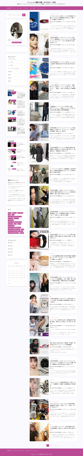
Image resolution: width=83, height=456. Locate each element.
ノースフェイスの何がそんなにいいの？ (14, 216)
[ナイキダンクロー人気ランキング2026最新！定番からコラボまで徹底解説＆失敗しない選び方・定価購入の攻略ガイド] (39, 21)
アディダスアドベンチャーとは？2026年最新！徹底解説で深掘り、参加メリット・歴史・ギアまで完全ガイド (63, 405)
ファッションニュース (41, 8)
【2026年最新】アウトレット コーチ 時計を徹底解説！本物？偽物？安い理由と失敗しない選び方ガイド (62, 236)
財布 (34, 8)
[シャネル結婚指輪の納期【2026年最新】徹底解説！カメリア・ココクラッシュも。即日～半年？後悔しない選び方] (39, 261)
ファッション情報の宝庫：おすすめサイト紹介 (41, 2)
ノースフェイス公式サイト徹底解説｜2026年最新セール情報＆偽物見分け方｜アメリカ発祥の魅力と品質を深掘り (63, 170)
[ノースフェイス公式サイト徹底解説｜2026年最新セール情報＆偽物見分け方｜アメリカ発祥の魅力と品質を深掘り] (39, 174)
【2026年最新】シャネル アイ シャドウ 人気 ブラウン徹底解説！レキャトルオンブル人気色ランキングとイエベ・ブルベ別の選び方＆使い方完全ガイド (21, 105)
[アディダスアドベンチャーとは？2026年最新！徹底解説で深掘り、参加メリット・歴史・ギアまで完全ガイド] (39, 409)
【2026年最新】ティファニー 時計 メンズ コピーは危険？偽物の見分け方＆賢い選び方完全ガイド (63, 63)
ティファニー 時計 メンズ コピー (66, 67)
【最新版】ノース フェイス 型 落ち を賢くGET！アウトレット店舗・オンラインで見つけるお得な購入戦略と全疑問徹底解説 (62, 108)
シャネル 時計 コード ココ (65, 432)
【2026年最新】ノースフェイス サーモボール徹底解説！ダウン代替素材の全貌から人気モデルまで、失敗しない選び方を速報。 (62, 213)
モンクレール (72, 153)
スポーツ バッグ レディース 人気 (21, 165)
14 (19, 273)
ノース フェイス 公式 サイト (65, 174)
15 (21, 273)
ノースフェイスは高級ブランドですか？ (14, 222)
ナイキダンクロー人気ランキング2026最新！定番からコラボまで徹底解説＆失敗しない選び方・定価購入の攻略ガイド (63, 17)
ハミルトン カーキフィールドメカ (14, 186)
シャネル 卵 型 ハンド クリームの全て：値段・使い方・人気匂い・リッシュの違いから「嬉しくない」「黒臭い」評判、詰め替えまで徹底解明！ (21, 122)
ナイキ (71, 346)
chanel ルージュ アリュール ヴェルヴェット (68, 366)
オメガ (13, 214)
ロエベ (15, 223)
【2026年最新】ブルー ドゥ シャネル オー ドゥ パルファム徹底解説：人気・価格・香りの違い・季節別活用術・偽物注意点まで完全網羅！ (63, 279)
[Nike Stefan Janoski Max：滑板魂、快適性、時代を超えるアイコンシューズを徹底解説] (39, 346)
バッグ (14, 8)
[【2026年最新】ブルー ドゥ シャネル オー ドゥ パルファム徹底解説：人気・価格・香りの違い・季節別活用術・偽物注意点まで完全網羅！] (39, 282)
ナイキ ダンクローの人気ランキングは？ (67, 21)
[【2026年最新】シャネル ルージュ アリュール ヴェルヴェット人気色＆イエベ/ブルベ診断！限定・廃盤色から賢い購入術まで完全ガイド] (39, 366)
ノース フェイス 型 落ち (64, 112)
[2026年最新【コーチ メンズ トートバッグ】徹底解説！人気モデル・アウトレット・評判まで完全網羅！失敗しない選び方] (39, 132)
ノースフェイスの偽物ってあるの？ (14, 229)
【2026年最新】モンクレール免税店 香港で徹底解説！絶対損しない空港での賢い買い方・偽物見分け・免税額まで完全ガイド (62, 149)
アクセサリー (26, 8)
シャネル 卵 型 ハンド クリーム (66, 92)
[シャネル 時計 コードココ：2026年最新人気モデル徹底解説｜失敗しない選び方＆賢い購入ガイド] (39, 431)
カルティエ (71, 304)
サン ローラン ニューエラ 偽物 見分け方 (21, 151)
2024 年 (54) (10, 248)
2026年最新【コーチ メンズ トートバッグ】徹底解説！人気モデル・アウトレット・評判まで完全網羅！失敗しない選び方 (62, 129)
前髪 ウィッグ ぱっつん (21, 170)
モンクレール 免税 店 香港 (65, 153)
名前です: (9, 39)
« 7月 (9, 283)
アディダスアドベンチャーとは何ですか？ (68, 409)
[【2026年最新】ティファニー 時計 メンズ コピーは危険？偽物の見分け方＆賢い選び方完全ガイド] (39, 68)
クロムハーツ (16, 218)
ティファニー (10, 218)
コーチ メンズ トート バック (65, 133)
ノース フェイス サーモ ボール (66, 217)
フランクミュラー (11, 225)
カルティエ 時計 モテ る (65, 304)
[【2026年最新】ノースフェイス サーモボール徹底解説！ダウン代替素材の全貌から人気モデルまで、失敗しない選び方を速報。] (39, 217)
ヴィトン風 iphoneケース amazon (21, 145)
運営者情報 (9, 8)
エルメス (19, 223)
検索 (23, 15)
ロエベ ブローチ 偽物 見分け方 (21, 158)
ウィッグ (10, 62)
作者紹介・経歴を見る (16, 42)
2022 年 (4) (10, 255)
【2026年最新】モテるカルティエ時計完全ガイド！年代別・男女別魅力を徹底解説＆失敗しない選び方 (63, 300)
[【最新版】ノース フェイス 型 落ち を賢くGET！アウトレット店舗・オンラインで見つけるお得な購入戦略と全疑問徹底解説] (39, 111)
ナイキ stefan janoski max (65, 346)
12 (14, 273)
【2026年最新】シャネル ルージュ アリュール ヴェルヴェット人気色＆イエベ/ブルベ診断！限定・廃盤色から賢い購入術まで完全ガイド (63, 362)
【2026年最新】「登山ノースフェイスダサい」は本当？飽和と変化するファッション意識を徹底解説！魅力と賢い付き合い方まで (63, 192)
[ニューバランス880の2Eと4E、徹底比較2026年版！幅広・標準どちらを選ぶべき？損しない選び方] (39, 325)
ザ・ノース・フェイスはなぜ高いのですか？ (15, 231)
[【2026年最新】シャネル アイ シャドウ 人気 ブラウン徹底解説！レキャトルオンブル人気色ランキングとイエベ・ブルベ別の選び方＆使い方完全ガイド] (39, 44)
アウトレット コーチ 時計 (65, 240)
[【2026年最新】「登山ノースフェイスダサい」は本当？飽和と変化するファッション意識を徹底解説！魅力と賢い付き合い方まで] (39, 195)
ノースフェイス (71, 112)
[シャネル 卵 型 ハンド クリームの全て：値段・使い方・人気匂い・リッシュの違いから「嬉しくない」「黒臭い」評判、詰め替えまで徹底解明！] (39, 90)
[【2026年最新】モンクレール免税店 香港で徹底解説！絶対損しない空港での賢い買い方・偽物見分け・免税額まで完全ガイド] (39, 152)
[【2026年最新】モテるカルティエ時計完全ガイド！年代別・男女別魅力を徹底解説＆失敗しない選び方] (39, 303)
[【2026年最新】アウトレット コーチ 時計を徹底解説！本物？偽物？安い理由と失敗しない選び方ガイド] (39, 239)
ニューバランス (54, 327)
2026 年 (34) (10, 242)
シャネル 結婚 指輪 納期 (64, 261)
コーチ (72, 133)
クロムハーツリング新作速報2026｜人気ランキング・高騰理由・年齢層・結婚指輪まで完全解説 (63, 384)
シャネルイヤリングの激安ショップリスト (16, 190)
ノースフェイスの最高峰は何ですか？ (14, 227)
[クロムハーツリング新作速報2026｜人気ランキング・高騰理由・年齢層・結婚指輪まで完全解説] (39, 387)
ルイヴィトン (10, 223)
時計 (21, 8)
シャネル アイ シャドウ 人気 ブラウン (67, 44)
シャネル (73, 92)
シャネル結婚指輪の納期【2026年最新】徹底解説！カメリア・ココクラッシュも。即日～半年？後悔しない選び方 (63, 257)
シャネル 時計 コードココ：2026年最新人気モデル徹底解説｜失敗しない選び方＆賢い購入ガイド (62, 428)
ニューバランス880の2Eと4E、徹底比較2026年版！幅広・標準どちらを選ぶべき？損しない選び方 (63, 321)
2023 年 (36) (10, 252)
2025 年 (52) (10, 245)
